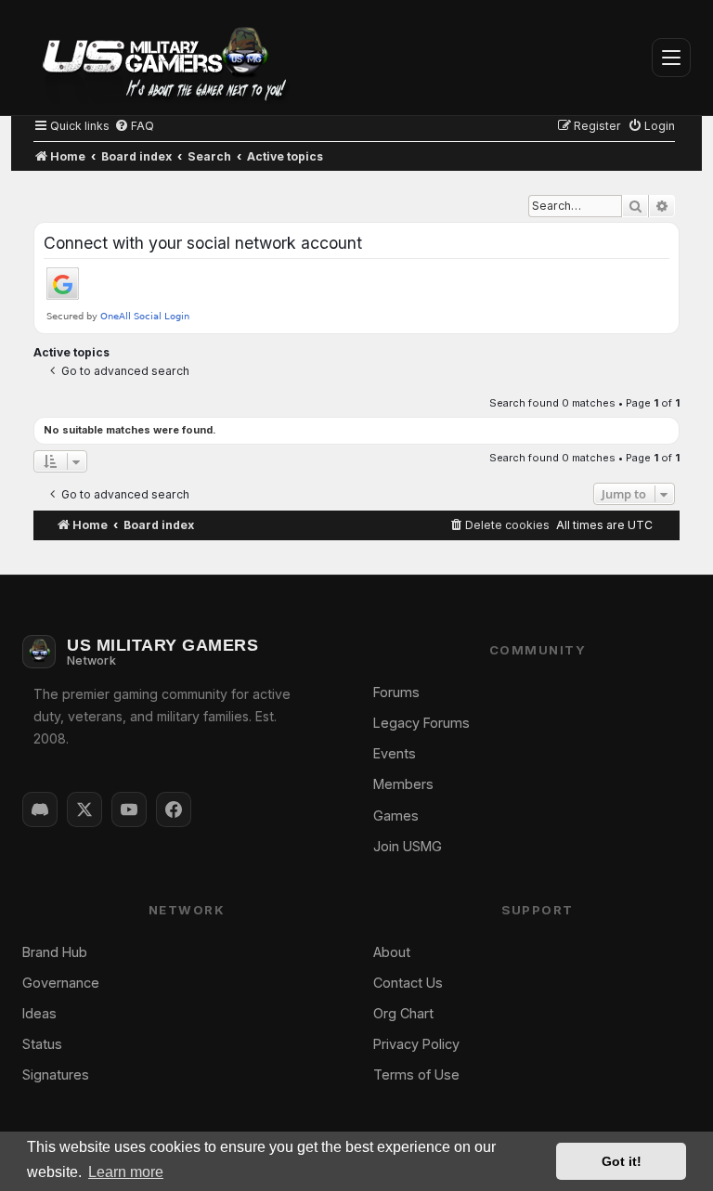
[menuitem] (134, 126)
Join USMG (407, 846)
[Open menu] (671, 57)
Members (403, 784)
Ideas (39, 1013)
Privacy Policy (416, 1044)
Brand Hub (54, 952)
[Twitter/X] (84, 809)
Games (396, 815)
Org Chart (403, 1013)
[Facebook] (173, 809)
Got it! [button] (622, 1161)
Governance (60, 982)
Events (394, 753)
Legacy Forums (421, 723)
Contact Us (408, 982)
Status (42, 1044)
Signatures (55, 1074)
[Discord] (40, 809)
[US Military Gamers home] (156, 57)
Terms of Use (416, 1074)
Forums (396, 692)
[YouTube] (129, 809)
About (391, 952)
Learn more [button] (125, 1172)
